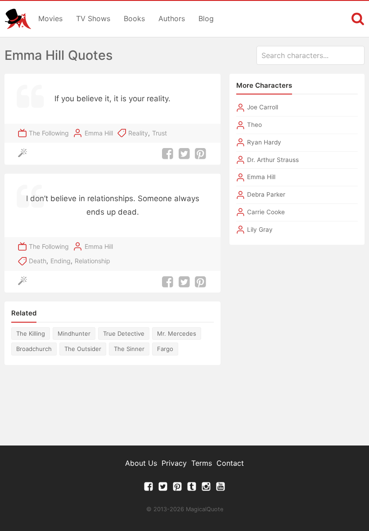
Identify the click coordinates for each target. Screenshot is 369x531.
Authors (171, 18)
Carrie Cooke (266, 212)
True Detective (123, 333)
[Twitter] (163, 488)
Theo (254, 124)
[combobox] (310, 55)
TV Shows (93, 18)
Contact (230, 463)
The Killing (30, 333)
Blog (206, 18)
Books (134, 18)
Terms (201, 463)
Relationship (92, 261)
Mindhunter (74, 333)
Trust (159, 133)
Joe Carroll (262, 107)
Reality (138, 133)
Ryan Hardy (264, 142)
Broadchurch (34, 348)
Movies (50, 18)
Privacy (174, 463)
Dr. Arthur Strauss (273, 159)
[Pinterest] (177, 488)
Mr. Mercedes (176, 333)
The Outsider (82, 348)
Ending (60, 261)
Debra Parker (266, 194)
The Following (49, 133)
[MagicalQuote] (18, 19)
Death (37, 261)
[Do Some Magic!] (24, 153)
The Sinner (129, 348)
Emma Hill (99, 133)
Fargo (165, 348)
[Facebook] (148, 488)
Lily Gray (260, 229)
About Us (141, 463)
